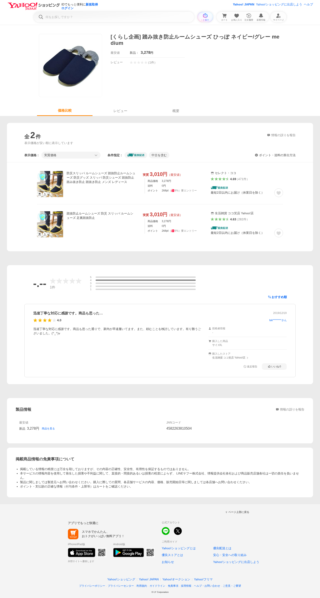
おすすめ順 (279, 297)
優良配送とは (222, 548)
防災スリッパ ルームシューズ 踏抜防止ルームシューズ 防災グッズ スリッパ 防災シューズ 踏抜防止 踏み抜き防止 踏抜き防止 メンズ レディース (101, 177)
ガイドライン (157, 585)
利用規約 (141, 585)
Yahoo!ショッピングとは (179, 548)
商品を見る (48, 428)
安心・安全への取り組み (230, 555)
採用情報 (186, 585)
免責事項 (173, 585)
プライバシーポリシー (92, 585)
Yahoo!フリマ (203, 579)
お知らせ (168, 562)
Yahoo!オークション (176, 579)
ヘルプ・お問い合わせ (207, 585)
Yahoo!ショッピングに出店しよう (279, 4)
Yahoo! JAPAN (243, 4)
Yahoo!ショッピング (121, 579)
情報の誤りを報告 (292, 409)
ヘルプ (308, 4)
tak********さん (278, 320)
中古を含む (159, 155)
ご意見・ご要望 (232, 585)
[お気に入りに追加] (278, 192)
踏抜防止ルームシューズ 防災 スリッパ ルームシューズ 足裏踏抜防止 (100, 215)
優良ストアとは (172, 555)
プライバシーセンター (121, 585)
